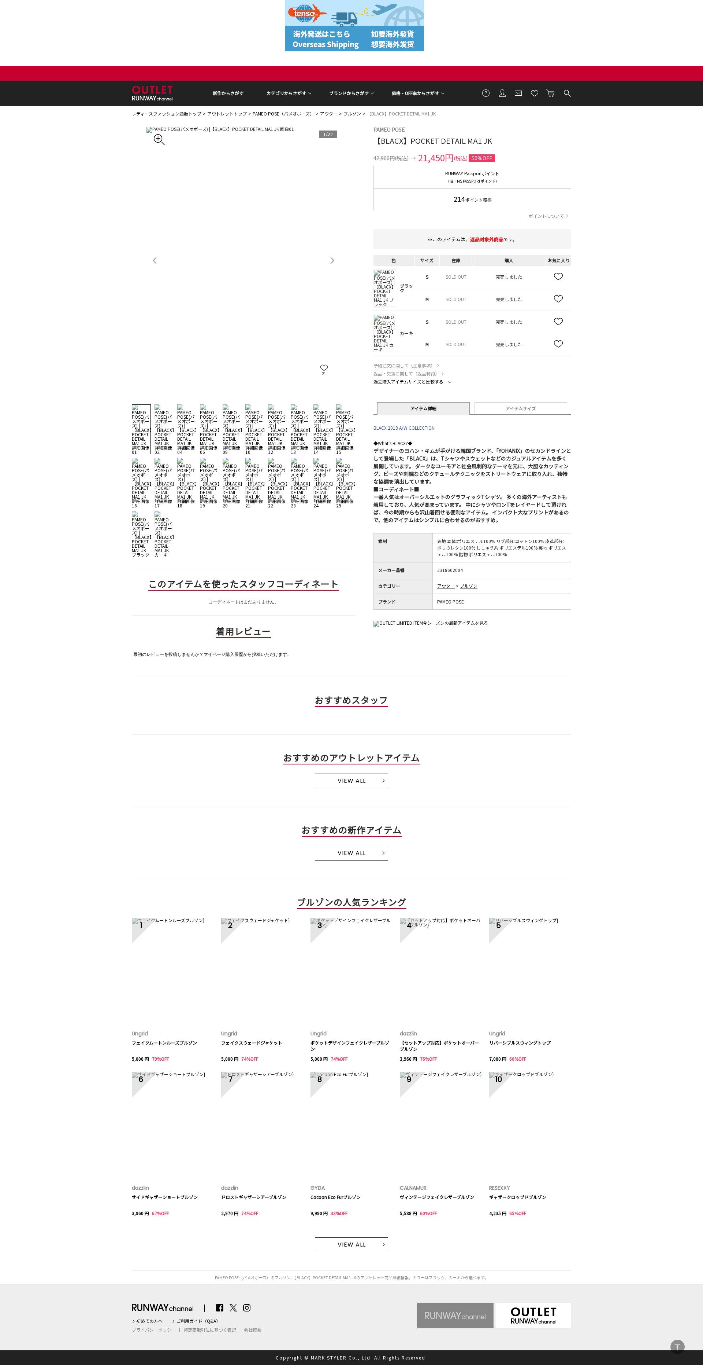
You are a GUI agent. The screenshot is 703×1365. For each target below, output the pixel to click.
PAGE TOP (677, 1347)
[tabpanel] (243, 260)
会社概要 (252, 1330)
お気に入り (534, 92)
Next (331, 260)
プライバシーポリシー (154, 1330)
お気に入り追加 (558, 277)
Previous (155, 260)
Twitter (233, 1307)
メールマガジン (518, 92)
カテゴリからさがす (286, 93)
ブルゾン (352, 113)
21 (324, 373)
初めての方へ (149, 1321)
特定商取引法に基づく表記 (209, 1330)
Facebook (219, 1307)
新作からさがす (228, 93)
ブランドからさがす (349, 93)
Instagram (246, 1307)
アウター (329, 113)
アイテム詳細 (423, 408)
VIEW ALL (352, 781)
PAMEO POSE (389, 129)
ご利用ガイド (486, 92)
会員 (502, 92)
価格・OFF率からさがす (415, 93)
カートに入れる (550, 92)
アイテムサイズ (521, 408)
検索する (566, 92)
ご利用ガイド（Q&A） (198, 1321)
